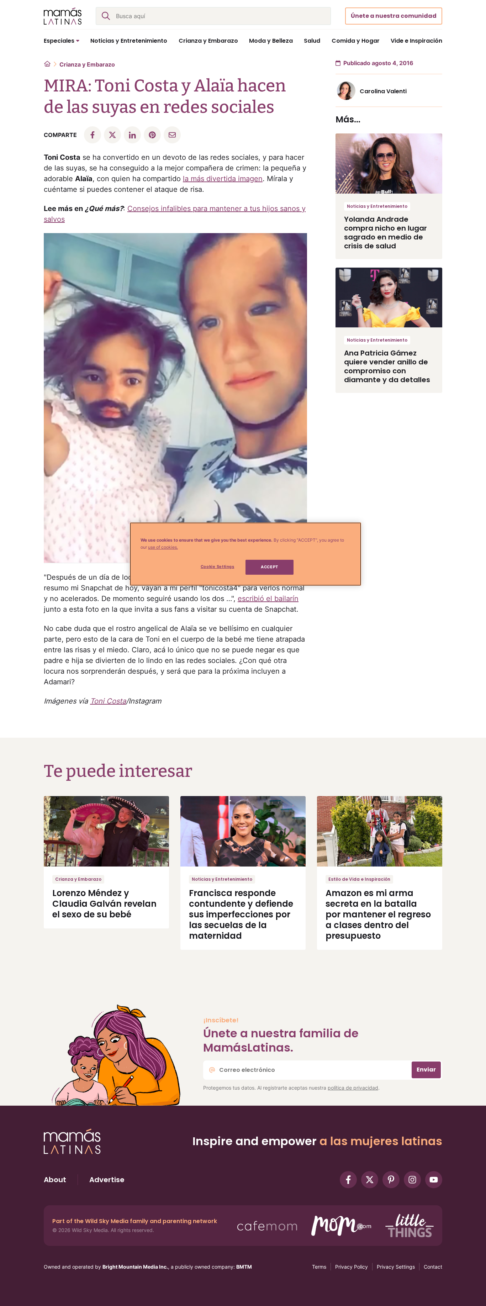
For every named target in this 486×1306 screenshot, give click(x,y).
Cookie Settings (217, 566)
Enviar (426, 1069)
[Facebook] (348, 1179)
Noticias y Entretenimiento (377, 206)
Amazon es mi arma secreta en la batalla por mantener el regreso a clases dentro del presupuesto (378, 914)
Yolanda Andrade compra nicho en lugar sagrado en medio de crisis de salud (385, 232)
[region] (245, 554)
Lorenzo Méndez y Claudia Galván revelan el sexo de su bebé (104, 903)
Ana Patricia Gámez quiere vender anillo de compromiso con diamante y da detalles (387, 366)
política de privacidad (353, 1088)
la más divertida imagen (223, 178)
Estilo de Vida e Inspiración (359, 879)
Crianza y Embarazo (87, 64)
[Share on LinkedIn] (132, 134)
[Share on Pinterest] (152, 134)
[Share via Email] (172, 134)
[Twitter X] (369, 1179)
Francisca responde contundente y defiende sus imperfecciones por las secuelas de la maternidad (241, 914)
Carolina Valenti (383, 91)
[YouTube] (433, 1179)
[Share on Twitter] (112, 134)
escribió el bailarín (268, 598)
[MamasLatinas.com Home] (62, 16)
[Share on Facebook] (92, 134)
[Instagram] (412, 1179)
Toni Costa (108, 701)
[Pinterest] (391, 1179)
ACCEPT (269, 566)
